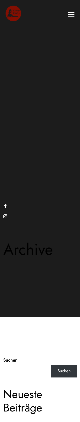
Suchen (10, 360)
